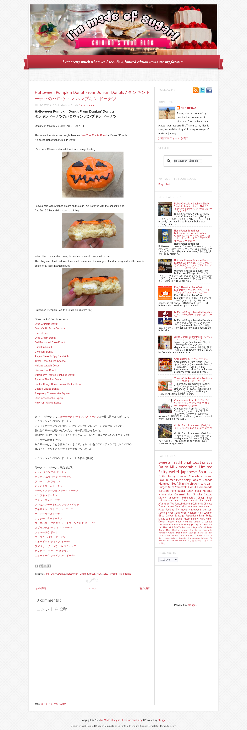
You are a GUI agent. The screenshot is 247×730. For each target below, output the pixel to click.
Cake (47, 573)
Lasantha (123, 725)
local (92, 573)
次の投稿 (41, 588)
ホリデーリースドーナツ (48, 513)
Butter (171, 480)
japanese (190, 471)
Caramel (180, 494)
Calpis (172, 532)
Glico (162, 515)
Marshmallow (190, 506)
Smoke (198, 494)
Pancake (179, 503)
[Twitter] (202, 90)
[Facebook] (209, 90)
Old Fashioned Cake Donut (50, 342)
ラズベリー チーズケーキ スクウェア (55, 546)
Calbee (170, 515)
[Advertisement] (175, 582)
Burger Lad (164, 184)
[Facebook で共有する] (49, 566)
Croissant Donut (44, 351)
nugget (171, 521)
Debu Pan (182, 532)
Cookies (197, 480)
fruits (163, 476)
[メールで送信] (36, 566)
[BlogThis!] (41, 566)
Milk (99, 573)
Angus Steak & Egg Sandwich (52, 356)
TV (178, 509)
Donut (61, 573)
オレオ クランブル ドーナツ (50, 472)
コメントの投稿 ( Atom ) (54, 703)
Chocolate (197, 476)
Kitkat (162, 518)
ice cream (206, 483)
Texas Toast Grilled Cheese (50, 360)
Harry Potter (164, 538)
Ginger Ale (188, 529)
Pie (203, 500)
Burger (163, 487)
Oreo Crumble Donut (46, 323)
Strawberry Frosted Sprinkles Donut (54, 374)
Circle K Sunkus (203, 521)
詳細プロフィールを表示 (173, 138)
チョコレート (196, 540)
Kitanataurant (194, 538)
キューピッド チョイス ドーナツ (53, 541)
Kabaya (174, 538)
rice (171, 494)
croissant (207, 509)
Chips (186, 500)
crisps (207, 462)
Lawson (208, 512)
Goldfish (173, 527)
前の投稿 (145, 588)
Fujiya (209, 515)
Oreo (184, 512)
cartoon (164, 491)
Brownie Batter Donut (69, 384)
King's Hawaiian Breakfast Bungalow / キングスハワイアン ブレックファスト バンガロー (192, 290)
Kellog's (193, 532)
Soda (177, 512)
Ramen (188, 503)
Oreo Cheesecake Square (49, 398)
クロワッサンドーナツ (47, 500)
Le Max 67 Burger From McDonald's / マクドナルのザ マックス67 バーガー (193, 314)
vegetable (189, 467)
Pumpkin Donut (43, 347)
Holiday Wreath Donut (47, 365)
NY (210, 472)
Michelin (176, 535)
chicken (195, 483)
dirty (179, 521)
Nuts (171, 487)
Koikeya (205, 538)
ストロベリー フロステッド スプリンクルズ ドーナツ (65, 523)
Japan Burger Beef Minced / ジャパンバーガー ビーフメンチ (193, 338)
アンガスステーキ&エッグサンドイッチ (57, 504)
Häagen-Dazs (198, 527)
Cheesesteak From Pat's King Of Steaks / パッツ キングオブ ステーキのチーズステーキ (192, 403)
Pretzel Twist (42, 333)
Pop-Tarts (207, 529)
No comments (86, 104)
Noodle (207, 491)
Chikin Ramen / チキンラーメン (191, 358)
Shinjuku (184, 483)
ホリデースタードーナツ (48, 518)
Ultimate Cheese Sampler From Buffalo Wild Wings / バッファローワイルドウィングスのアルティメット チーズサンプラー (193, 264)
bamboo (163, 532)
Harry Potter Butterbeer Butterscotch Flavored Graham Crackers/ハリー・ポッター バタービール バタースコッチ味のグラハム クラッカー (192, 235)
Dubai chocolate (204, 535)
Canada (207, 480)
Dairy (54, 573)
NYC (210, 538)
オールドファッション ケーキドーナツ (56, 490)
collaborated (166, 500)
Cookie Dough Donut (46, 384)
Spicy (105, 573)
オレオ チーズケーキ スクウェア (53, 550)
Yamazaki (181, 487)
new (177, 540)
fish (190, 494)
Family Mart (198, 518)
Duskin (176, 529)
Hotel (195, 500)
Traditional (125, 573)
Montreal (164, 483)
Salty (163, 471)
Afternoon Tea (166, 503)
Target (162, 506)
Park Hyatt (163, 527)
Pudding (171, 509)
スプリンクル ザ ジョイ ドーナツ (53, 527)
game (169, 518)
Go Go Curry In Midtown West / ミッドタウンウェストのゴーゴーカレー (193, 428)
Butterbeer (191, 535)
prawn (171, 506)
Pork (174, 491)
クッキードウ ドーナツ (48, 532)
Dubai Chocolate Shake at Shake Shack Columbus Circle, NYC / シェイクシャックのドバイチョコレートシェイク (193, 207)
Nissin (187, 518)
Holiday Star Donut (45, 370)
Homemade (204, 487)
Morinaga (188, 521)
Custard (208, 494)
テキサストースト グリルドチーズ (54, 509)
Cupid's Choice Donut (47, 388)
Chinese (208, 503)
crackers (170, 540)
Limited (84, 573)
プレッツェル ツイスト (48, 481)
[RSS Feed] (196, 90)
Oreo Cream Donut (45, 337)
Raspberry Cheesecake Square (52, 393)
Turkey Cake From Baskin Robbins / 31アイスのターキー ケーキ (193, 380)
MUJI (169, 529)
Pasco (199, 529)
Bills (183, 535)
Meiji (201, 512)
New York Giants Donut (94, 135)
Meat (180, 480)
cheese (183, 476)
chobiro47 (188, 108)
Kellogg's (189, 524)
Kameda (183, 538)
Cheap (202, 497)
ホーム (92, 588)
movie (185, 509)
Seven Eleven (166, 512)
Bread (208, 476)
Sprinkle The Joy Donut (48, 379)
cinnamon (175, 497)
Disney (163, 497)
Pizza (162, 509)
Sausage (180, 515)
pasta (182, 491)
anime (163, 494)
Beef (175, 483)
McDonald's (190, 497)
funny (173, 476)
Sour (203, 471)
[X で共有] (45, 566)
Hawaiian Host (205, 532)
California (198, 503)
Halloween (72, 573)
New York (162, 540)
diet (178, 500)
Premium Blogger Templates (144, 725)
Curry (178, 506)
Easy (209, 497)
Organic (199, 524)
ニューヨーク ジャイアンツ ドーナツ (78, 416)
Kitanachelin (165, 535)
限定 (163, 543)
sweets (114, 573)
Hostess (208, 524)
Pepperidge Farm (196, 515)
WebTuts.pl (88, 725)
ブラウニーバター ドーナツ (50, 537)
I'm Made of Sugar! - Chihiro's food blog (121, 720)
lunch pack (195, 491)
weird (175, 471)
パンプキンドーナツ (46, 495)
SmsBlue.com (168, 725)
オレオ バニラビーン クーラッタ (53, 476)
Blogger (192, 605)
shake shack (184, 540)
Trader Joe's (184, 527)
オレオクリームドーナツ (48, 486)
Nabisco (193, 512)
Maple (209, 500)
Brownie (178, 518)
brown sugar (205, 506)
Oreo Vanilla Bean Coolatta (50, 328)
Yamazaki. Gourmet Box (171, 524)
